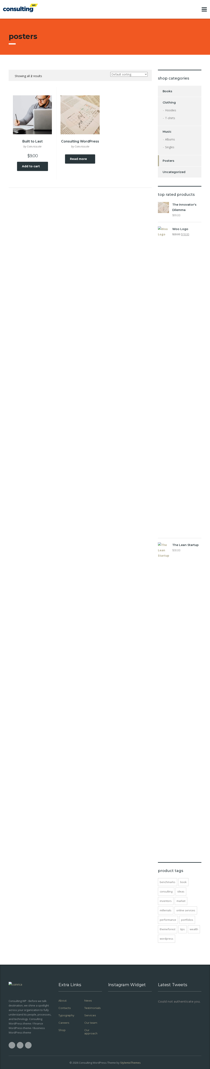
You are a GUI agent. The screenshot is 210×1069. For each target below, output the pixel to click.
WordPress (166, 938)
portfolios (187, 920)
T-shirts (170, 118)
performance (168, 920)
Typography (66, 1015)
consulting (166, 891)
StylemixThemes (130, 1062)
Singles (169, 147)
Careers (63, 1022)
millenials (165, 910)
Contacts (64, 1008)
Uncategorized (174, 172)
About (62, 1000)
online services (185, 910)
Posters (168, 161)
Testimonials (92, 1008)
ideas (180, 891)
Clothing (169, 102)
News (88, 1000)
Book (183, 882)
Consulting (85, 1062)
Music (167, 131)
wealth (194, 929)
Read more (78, 159)
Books (167, 91)
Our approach (90, 1031)
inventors (166, 901)
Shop (62, 1030)
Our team (90, 1022)
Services (90, 1015)
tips (182, 929)
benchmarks (167, 882)
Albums (170, 139)
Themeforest (167, 929)
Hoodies (170, 110)
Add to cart (31, 166)
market (181, 901)
